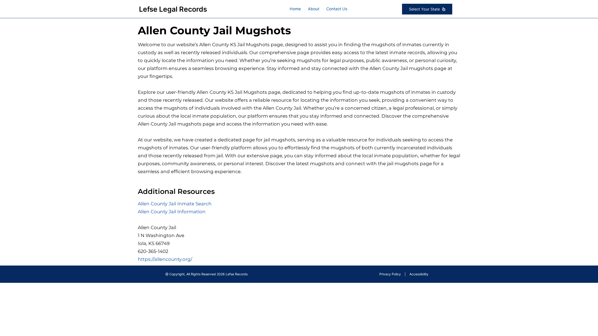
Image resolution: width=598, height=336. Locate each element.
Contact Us (336, 9)
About (313, 9)
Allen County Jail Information (172, 211)
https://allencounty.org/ (165, 259)
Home (295, 9)
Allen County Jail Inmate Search (175, 203)
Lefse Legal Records (173, 9)
